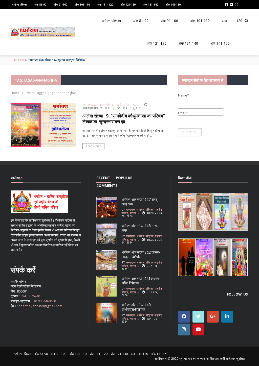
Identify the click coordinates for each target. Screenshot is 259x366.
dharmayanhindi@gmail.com (40, 306)
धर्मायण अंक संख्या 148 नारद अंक (140, 228)
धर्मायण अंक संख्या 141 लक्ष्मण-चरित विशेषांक (141, 280)
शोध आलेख (19, 108)
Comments (106, 185)
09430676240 (30, 296)
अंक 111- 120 (105, 4)
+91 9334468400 (44, 301)
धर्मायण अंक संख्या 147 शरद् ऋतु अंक (139, 201)
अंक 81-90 (40, 4)
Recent (103, 177)
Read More (93, 146)
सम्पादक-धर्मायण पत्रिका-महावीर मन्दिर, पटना (112, 105)
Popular (124, 177)
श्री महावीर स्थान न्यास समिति (196, 358)
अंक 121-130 (128, 4)
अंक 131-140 (150, 4)
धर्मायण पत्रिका (19, 4)
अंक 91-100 (60, 4)
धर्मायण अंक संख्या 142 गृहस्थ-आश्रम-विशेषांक (57, 60)
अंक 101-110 (82, 4)
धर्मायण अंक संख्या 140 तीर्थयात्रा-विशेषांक (136, 307)
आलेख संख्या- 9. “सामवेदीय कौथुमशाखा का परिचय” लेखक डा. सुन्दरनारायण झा (123, 119)
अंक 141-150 (173, 4)
